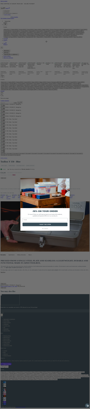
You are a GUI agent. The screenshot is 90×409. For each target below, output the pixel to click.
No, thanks (45, 228)
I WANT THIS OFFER (45, 224)
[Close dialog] (68, 180)
